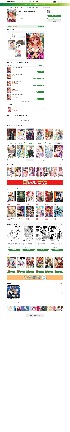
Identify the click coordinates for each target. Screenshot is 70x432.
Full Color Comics (22, 14)
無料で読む (40, 71)
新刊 (33, 1)
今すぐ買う (54, 18)
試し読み (34, 78)
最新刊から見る (41, 65)
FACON (21, 12)
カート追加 (55, 15)
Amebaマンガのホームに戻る (35, 315)
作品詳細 (58, 143)
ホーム (19, 1)
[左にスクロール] (41, 30)
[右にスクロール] (43, 30)
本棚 (37, 1)
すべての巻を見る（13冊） (25, 101)
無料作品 (29, 1)
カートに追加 (41, 78)
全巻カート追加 (40, 26)
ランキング (24, 1)
